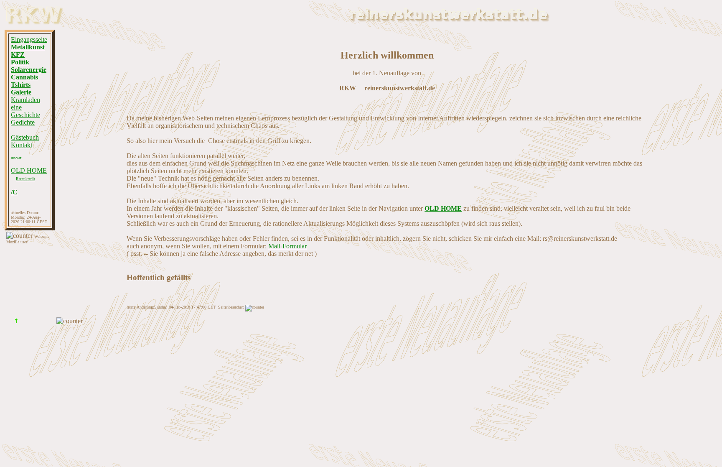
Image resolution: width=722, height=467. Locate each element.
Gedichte (23, 122)
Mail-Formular (287, 246)
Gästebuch (25, 137)
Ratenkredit (25, 178)
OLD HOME (29, 170)
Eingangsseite (29, 39)
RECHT (16, 158)
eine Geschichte (25, 111)
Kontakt (21, 144)
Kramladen (25, 99)
